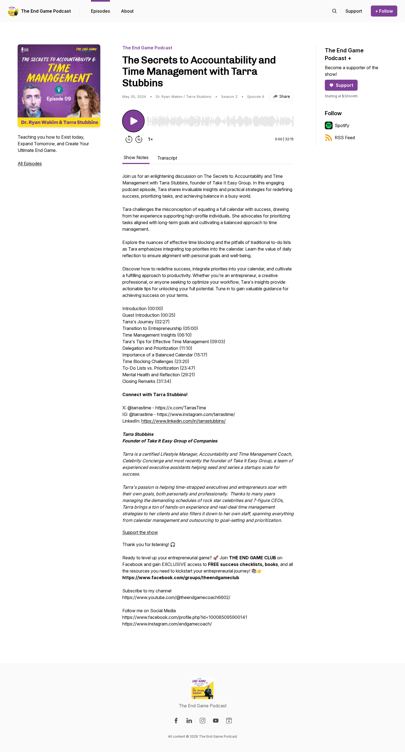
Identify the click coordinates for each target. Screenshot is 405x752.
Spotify (342, 125)
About (127, 11)
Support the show (140, 532)
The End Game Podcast (46, 11)
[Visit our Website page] (229, 720)
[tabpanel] (208, 403)
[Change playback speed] (150, 139)
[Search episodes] (334, 11)
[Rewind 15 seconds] (129, 139)
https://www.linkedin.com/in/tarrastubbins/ (183, 421)
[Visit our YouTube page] (215, 720)
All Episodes (30, 163)
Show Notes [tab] (135, 157)
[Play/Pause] (133, 121)
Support (344, 85)
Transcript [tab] (167, 158)
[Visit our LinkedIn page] (189, 720)
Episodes (100, 11)
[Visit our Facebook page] (176, 720)
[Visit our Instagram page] (202, 720)
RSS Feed (345, 137)
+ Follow (384, 11)
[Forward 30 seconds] (139, 139)
